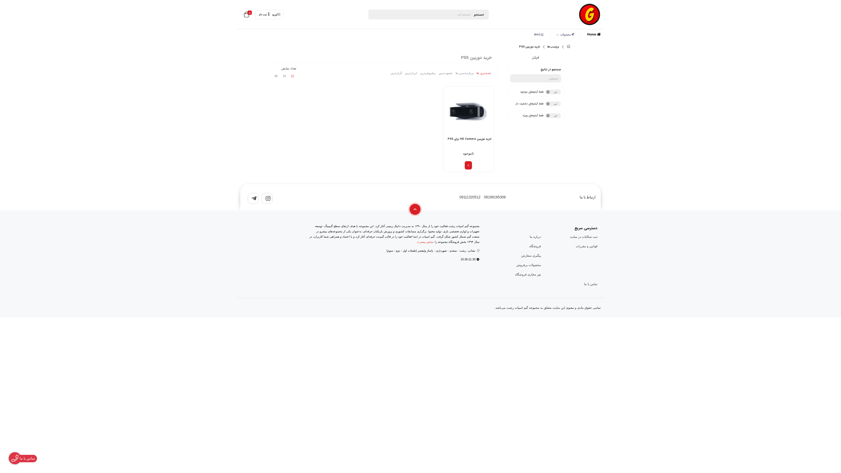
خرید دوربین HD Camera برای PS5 (469, 139)
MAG (537, 34)
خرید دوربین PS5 (529, 47)
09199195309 (495, 197)
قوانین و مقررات (586, 246)
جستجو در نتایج (551, 69)
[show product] (468, 165)
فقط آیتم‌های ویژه (533, 115)
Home (592, 34)
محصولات (565, 34)
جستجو (479, 14)
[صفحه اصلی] (569, 47)
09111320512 (470, 197)
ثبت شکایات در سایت (583, 236)
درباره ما (535, 236)
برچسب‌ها (553, 47)
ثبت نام (263, 14)
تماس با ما (590, 284)
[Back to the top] (415, 209)
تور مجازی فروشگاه (528, 274)
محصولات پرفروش (528, 265)
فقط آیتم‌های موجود (531, 92)
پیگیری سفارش (531, 255)
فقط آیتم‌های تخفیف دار (529, 103)
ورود (274, 14)
